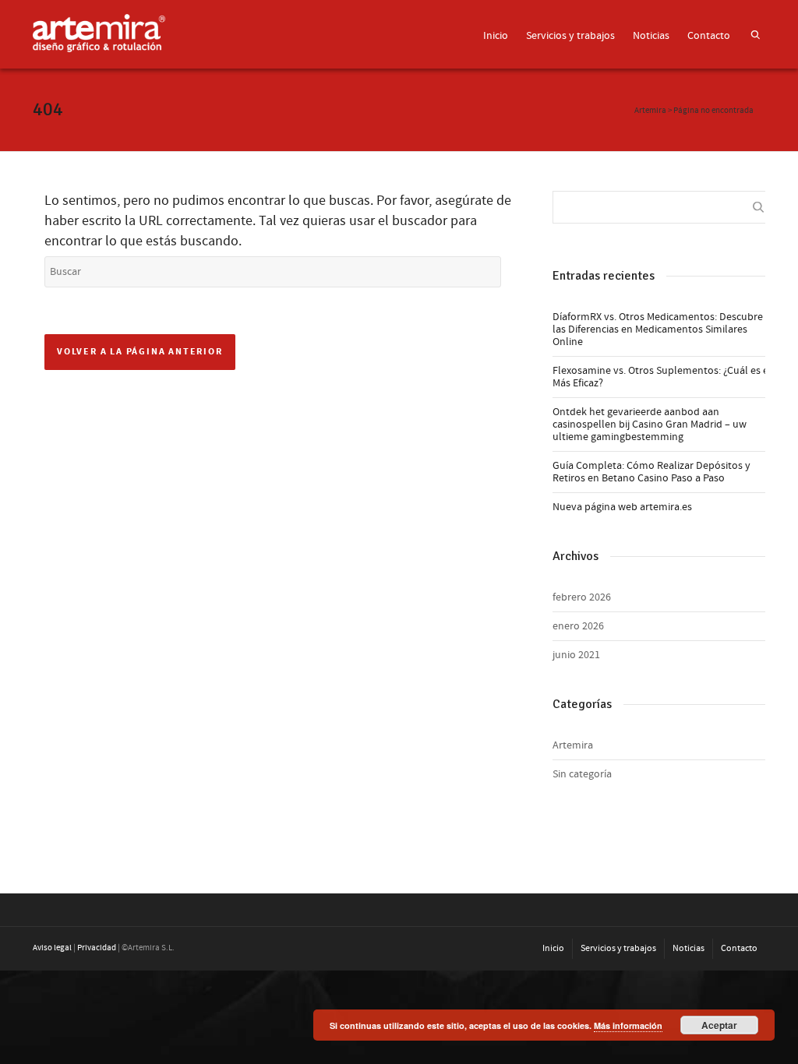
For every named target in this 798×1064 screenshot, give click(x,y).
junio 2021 (576, 655)
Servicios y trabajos (570, 36)
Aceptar (719, 1025)
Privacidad (96, 947)
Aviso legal (52, 947)
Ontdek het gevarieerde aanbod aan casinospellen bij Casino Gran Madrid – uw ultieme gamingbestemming (650, 424)
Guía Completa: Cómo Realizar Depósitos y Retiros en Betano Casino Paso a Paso (651, 472)
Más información (628, 1025)
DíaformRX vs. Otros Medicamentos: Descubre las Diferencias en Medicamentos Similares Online (658, 329)
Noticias (651, 36)
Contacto (708, 36)
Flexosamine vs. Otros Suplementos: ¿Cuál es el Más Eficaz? (662, 377)
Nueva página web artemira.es (622, 507)
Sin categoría (582, 774)
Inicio (495, 36)
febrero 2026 (582, 597)
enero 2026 (578, 626)
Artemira (573, 745)
